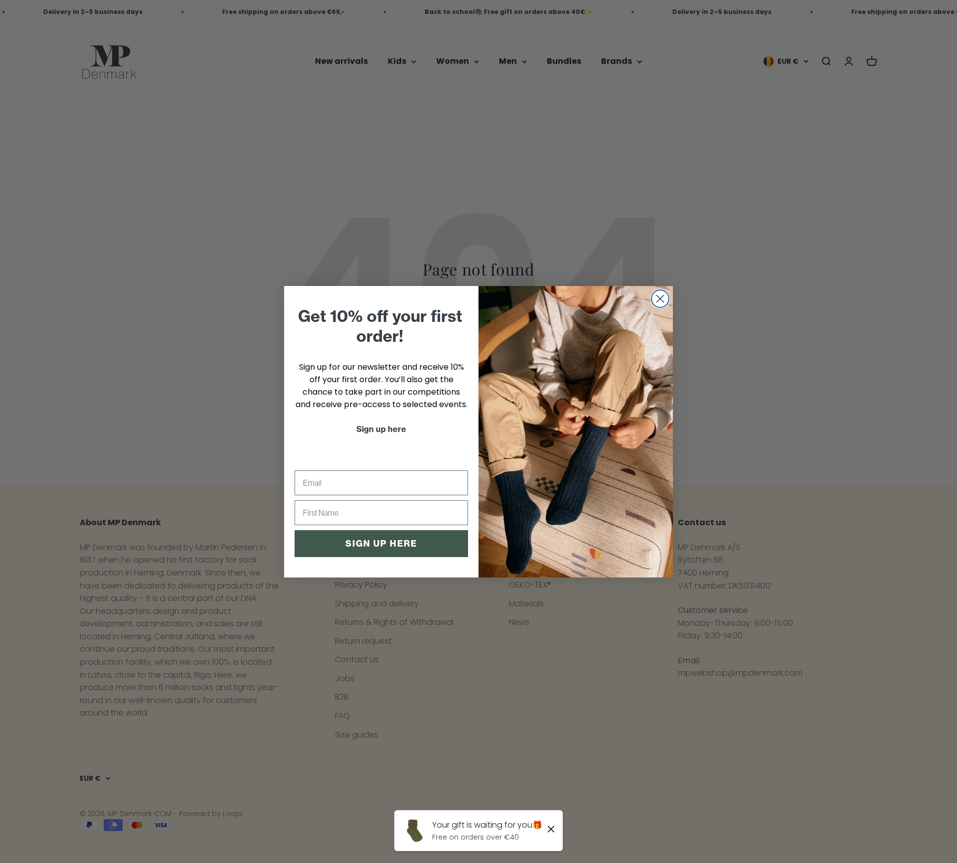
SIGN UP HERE (381, 543)
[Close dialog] (660, 298)
